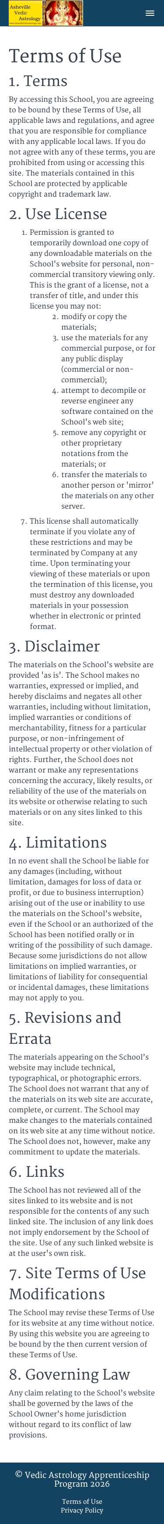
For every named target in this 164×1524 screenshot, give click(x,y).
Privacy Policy (82, 1510)
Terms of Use (82, 1502)
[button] (150, 13)
